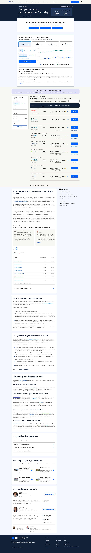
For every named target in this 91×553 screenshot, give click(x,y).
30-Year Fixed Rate (18, 260)
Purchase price (16, 110)
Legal (65, 540)
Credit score (15, 121)
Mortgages (20, 6)
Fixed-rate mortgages (17, 423)
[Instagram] (16, 547)
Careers (57, 544)
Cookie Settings (66, 544)
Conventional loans (16, 396)
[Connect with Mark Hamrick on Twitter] (30, 531)
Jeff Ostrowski (27, 71)
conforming (34, 398)
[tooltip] (69, 10)
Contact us (58, 546)
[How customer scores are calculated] (69, 105)
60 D (21, 50)
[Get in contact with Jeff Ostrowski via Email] (23, 496)
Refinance (45, 28)
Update (34, 99)
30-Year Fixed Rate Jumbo (20, 280)
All (34, 50)
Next (74, 111)
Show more (39, 242)
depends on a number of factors (33, 339)
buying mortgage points (48, 303)
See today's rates (27, 61)
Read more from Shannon (48, 509)
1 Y (27, 50)
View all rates (57, 28)
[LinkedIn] (18, 547)
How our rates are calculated (24, 58)
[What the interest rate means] (48, 105)
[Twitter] (14, 547)
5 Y (31, 50)
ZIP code (14, 105)
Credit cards (48, 544)
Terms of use (66, 548)
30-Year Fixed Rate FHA (19, 273)
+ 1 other (31, 71)
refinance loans (33, 387)
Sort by (69, 98)
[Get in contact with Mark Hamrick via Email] (34, 531)
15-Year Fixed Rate (18, 267)
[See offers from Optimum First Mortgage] (34, 127)
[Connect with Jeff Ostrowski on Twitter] (19, 496)
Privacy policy (66, 542)
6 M (24, 50)
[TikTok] (22, 547)
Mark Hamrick (33, 528)
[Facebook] (12, 547)
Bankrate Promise (70, 6)
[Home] (12, 1)
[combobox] (20, 123)
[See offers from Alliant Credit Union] (34, 152)
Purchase (34, 28)
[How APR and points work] (52, 105)
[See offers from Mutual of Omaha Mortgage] (34, 144)
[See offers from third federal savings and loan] (34, 135)
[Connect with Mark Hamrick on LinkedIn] (32, 531)
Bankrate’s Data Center (49, 548)
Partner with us (58, 548)
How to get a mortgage (23, 369)
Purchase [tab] (16, 252)
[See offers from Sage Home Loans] (34, 119)
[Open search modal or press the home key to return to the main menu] (81, 2)
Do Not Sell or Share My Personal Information (72, 546)
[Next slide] (17, 248)
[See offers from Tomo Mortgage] (34, 111)
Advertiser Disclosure (63, 6)
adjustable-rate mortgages (43, 425)
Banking (47, 542)
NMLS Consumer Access (28, 541)
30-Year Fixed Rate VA (19, 276)
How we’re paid (58, 540)
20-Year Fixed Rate (18, 264)
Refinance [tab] (23, 252)
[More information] (75, 92)
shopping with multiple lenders (21, 201)
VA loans (17, 404)
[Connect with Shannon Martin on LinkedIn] (19, 511)
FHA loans (41, 402)
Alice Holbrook (19, 528)
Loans (47, 546)
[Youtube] (20, 547)
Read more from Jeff (49, 494)
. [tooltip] (56, 24)
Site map (57, 542)
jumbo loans (31, 414)
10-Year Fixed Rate (18, 270)
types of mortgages (23, 380)
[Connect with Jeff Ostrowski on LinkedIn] (21, 496)
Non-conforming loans (46, 413)
